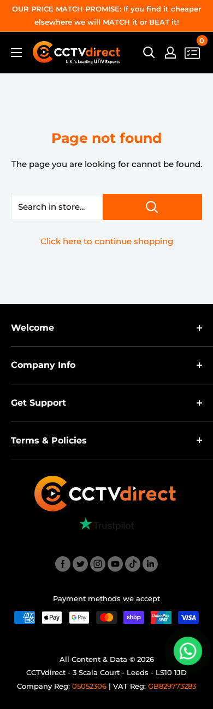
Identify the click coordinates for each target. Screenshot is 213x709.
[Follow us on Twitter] (80, 564)
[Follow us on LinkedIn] (150, 564)
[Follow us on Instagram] (97, 564)
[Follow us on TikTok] (132, 564)
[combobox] (57, 207)
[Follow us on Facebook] (62, 564)
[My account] (170, 53)
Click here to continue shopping (106, 241)
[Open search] (149, 53)
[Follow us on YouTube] (115, 564)
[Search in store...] (152, 207)
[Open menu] (16, 52)
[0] (193, 53)
